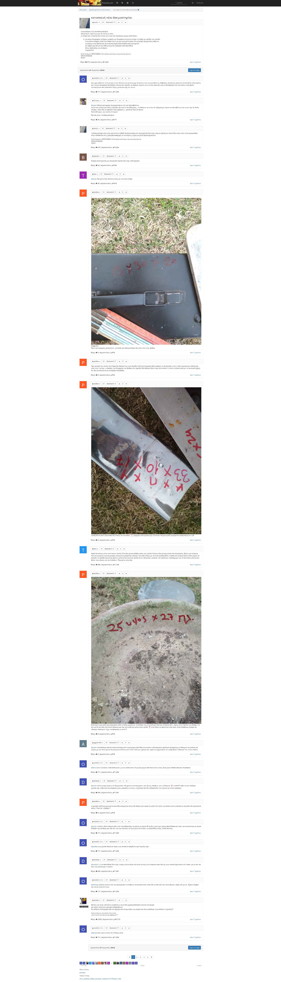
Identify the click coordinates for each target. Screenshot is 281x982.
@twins (93, 768)
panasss (82, 972)
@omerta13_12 (96, 864)
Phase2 (114, 979)
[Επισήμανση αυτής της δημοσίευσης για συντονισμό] (103, 22)
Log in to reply (194, 70)
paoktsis (86, 979)
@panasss (94, 933)
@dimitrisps (94, 885)
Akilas (92, 979)
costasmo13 (106, 979)
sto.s (81, 979)
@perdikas (94, 846)
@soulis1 (94, 105)
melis (119, 979)
